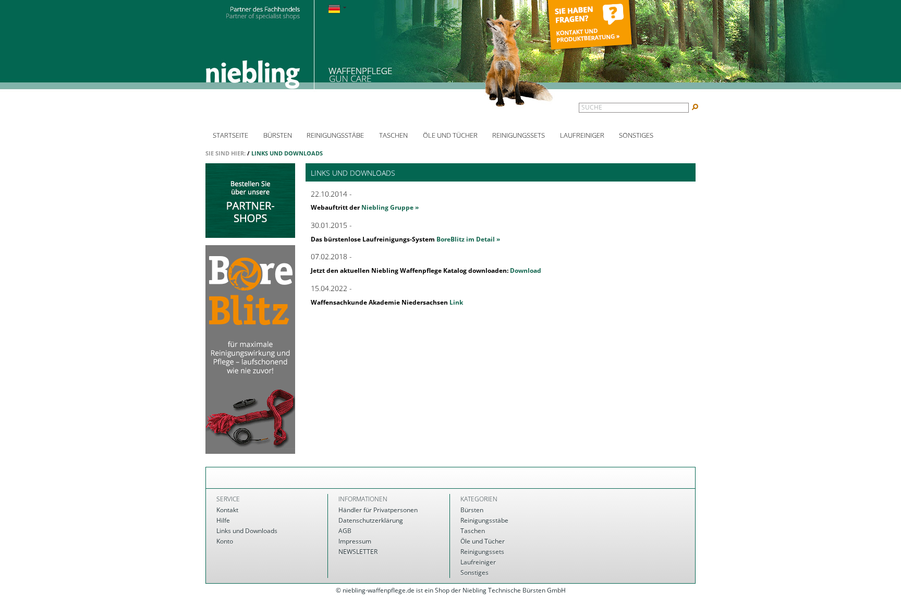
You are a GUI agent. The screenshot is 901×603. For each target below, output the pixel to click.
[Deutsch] (337, 9)
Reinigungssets (518, 135)
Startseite (230, 135)
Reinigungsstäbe (335, 135)
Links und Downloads (287, 153)
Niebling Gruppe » (390, 207)
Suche (591, 107)
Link (456, 302)
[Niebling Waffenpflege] (380, 56)
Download (525, 270)
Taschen (393, 135)
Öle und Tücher (450, 135)
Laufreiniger (582, 135)
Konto (224, 541)
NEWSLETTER (358, 551)
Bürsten (277, 135)
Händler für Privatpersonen (378, 509)
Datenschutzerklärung (370, 520)
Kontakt (227, 509)
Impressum (354, 541)
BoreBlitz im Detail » (468, 239)
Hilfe (223, 520)
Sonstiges (636, 135)
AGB (344, 530)
